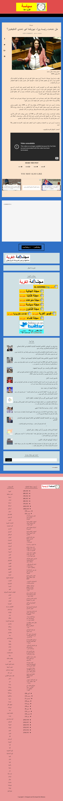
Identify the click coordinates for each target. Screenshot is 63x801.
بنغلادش (10, 632)
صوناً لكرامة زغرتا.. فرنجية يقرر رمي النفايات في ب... (30, 618)
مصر (10, 770)
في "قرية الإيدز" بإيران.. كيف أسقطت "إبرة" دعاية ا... (31, 681)
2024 (26, 496)
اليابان (9, 595)
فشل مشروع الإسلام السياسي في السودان (30, 517)
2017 (27, 722)
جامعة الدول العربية (9, 664)
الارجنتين (10, 517)
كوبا (10, 747)
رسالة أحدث (26, 247)
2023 (26, 498)
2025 (26, 493)
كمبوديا (9, 742)
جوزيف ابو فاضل (10, 670)
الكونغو (9, 569)
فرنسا (10, 716)
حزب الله (10, 672)
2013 (27, 732)
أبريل (27, 708)
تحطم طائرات (10, 652)
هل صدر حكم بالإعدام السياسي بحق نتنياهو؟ (31, 571)
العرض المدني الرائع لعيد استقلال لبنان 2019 (30, 577)
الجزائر (9, 537)
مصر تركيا (10, 773)
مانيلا (10, 767)
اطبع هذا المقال (31, 268)
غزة (10, 710)
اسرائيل (9, 508)
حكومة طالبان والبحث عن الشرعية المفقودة (45, 368)
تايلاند (9, 646)
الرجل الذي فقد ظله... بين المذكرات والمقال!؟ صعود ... (31, 565)
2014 (27, 730)
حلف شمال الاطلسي (9, 675)
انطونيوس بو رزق (9, 606)
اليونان (9, 600)
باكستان (9, 623)
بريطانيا (9, 626)
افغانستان (10, 514)
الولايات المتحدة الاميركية (10, 592)
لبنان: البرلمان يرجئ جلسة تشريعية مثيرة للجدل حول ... (31, 594)
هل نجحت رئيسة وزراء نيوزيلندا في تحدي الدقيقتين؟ (31, 612)
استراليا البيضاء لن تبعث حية (49, 388)
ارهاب (9, 500)
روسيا (10, 684)
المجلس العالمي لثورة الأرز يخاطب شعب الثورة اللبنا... (31, 523)
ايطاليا (9, 618)
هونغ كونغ (10, 791)
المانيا (9, 574)
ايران (10, 615)
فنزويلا (9, 724)
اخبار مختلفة (10, 494)
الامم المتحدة (10, 526)
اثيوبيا (9, 491)
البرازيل (9, 531)
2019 (27, 508)
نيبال (10, 779)
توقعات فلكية (10, 658)
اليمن (10, 598)
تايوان (10, 649)
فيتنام (9, 727)
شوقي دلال (9, 704)
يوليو (28, 701)
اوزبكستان (10, 609)
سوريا (10, 698)
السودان (10, 546)
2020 (27, 506)
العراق (9, 557)
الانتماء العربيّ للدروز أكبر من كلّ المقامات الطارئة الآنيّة (41, 398)
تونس (10, 661)
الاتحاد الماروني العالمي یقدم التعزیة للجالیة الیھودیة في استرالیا (39, 358)
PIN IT (20, 166)
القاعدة (9, 566)
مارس (28, 711)
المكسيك (10, 583)
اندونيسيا (10, 603)
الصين (9, 554)
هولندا (9, 788)
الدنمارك (10, 540)
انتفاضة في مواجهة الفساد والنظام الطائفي (30, 675)
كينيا (10, 756)
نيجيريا (9, 782)
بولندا (10, 641)
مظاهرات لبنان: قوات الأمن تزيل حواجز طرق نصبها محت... (31, 554)
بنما (10, 635)
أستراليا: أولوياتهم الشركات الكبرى (47, 440)
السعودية (10, 543)
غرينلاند (10, 707)
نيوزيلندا (31, 25)
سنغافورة (10, 695)
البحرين (10, 528)
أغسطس (28, 698)
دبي (10, 681)
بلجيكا (9, 629)
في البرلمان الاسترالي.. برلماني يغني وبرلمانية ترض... (31, 647)
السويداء (10, 551)
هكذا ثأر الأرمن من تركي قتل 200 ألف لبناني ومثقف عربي (30, 670)
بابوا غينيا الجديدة (10, 621)
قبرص (10, 733)
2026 (26, 491)
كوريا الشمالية (10, 753)
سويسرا (9, 701)
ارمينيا (9, 497)
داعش (9, 678)
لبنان (10, 759)
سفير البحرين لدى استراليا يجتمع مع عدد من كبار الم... (30, 652)
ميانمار (9, 776)
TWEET (35, 166)
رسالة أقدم (37, 247)
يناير (28, 716)
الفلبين (9, 563)
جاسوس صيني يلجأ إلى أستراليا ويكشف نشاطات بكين (31, 560)
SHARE (42, 166)
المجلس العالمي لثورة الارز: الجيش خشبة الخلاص (31, 533)
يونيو (28, 703)
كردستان (10, 739)
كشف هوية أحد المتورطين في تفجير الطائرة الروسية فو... (31, 664)
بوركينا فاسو (9, 638)
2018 (27, 719)
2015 (27, 727)
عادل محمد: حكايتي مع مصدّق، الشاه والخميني (31, 658)
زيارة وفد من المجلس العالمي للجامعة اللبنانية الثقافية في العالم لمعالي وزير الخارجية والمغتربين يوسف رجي (37, 347)
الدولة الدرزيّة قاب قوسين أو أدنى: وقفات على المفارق (42, 430)
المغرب (10, 580)
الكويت (9, 572)
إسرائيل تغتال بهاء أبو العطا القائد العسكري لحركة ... (31, 641)
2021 (26, 503)
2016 (27, 725)
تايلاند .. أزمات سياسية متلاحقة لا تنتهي (46, 408)
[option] (51, 186)
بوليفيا (9, 644)
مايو (28, 706)
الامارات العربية (9, 523)
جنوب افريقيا (10, 667)
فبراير (28, 714)
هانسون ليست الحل (51, 378)
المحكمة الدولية (9, 577)
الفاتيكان (10, 560)
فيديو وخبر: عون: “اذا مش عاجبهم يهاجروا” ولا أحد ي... (31, 635)
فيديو (10, 730)
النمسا (9, 586)
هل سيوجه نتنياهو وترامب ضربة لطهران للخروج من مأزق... (30, 548)
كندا (10, 744)
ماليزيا (9, 765)
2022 (26, 501)
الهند (10, 589)
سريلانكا (10, 693)
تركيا (10, 655)
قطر (10, 736)
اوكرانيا (9, 612)
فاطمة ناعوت (10, 713)
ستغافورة (10, 690)
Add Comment (28, 33)
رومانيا (9, 687)
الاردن (9, 520)
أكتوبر (28, 693)
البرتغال (10, 534)
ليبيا (10, 762)
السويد (9, 549)
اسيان (9, 511)
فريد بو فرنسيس (9, 719)
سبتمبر (29, 696)
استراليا (9, 505)
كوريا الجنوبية (10, 750)
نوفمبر (28, 513)
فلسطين (9, 721)
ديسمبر (29, 511)
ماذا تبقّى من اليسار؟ (31, 544)
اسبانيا (9, 502)
